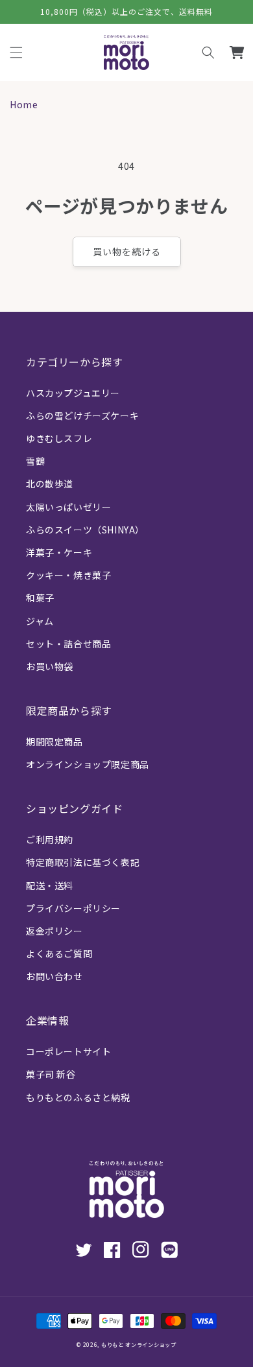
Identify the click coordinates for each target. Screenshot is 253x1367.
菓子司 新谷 (51, 1074)
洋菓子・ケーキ (59, 552)
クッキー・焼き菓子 (68, 574)
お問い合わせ (54, 976)
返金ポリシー (54, 930)
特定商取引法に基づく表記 (82, 862)
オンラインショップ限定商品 (87, 764)
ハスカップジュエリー (73, 392)
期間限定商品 (54, 741)
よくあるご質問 (59, 953)
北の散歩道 (49, 483)
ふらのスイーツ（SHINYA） (85, 529)
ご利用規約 (49, 839)
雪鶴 (35, 460)
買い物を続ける (127, 251)
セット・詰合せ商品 (68, 643)
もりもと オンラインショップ (138, 1344)
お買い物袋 (49, 666)
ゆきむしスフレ (59, 438)
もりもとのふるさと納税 (78, 1097)
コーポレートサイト (68, 1051)
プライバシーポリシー (73, 908)
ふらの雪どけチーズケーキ (82, 415)
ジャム (40, 620)
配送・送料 (49, 885)
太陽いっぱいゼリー (68, 506)
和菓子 (40, 597)
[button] (208, 52)
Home (24, 104)
